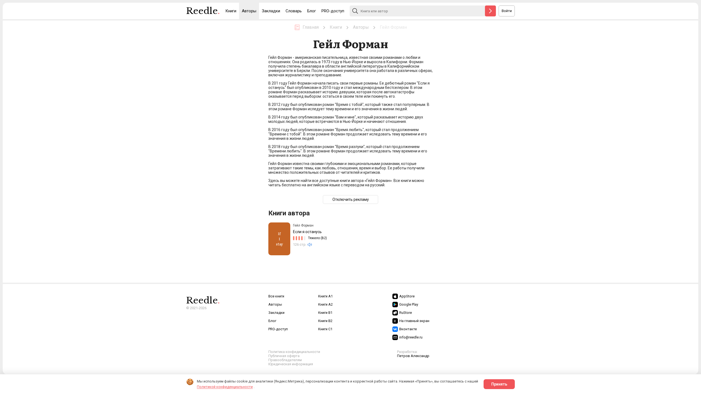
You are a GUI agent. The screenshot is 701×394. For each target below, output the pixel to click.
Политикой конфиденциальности (225, 387)
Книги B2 (325, 321)
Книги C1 (325, 329)
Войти (507, 11)
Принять (499, 384)
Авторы (249, 10)
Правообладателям (285, 360)
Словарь (294, 10)
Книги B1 (325, 313)
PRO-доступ (332, 10)
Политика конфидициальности (294, 352)
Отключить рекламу (350, 199)
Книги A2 (325, 304)
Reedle (203, 10)
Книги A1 (325, 296)
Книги (230, 10)
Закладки (271, 10)
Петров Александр (413, 356)
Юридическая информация (290, 364)
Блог (311, 10)
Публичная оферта (284, 356)
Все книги (276, 296)
